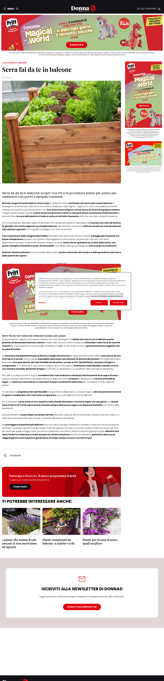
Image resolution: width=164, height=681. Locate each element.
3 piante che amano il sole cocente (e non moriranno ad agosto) (19, 543)
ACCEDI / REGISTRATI (147, 8)
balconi (52, 226)
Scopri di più (20, 486)
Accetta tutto (118, 303)
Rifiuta (99, 303)
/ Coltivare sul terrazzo (14, 62)
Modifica (42, 302)
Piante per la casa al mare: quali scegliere (100, 541)
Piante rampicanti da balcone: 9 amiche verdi (58, 541)
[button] (9, 8)
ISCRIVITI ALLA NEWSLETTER (82, 606)
